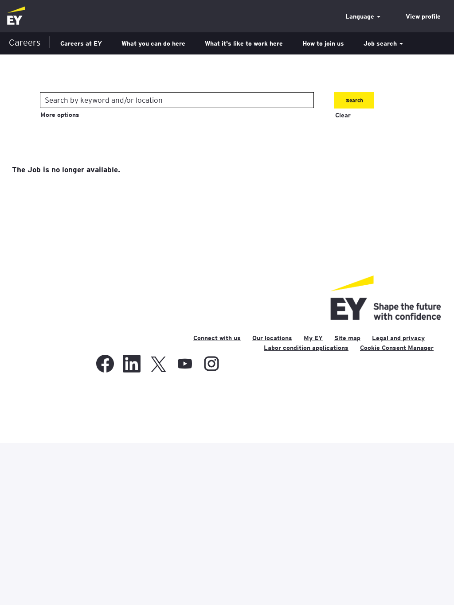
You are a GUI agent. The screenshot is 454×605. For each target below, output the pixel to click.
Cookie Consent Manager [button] (397, 348)
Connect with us (217, 338)
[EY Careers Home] (15, 16)
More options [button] (59, 115)
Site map (347, 338)
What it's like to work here (244, 43)
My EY (313, 338)
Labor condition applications (306, 348)
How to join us (323, 43)
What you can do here (153, 43)
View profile (423, 16)
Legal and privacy (398, 338)
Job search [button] (381, 43)
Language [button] (360, 16)
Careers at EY (81, 43)
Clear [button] (343, 115)
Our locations (272, 338)
